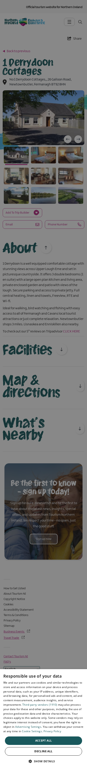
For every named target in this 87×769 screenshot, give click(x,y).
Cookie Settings (32, 731)
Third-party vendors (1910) (39, 705)
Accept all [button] (43, 740)
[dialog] (43, 719)
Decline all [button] (43, 751)
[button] (43, 761)
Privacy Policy (52, 731)
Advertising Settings (28, 727)
